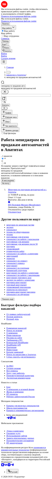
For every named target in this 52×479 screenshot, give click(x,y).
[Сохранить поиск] (3, 99)
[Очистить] (5, 92)
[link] (5, 47)
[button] (4, 53)
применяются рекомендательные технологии (23, 448)
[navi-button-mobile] (3, 62)
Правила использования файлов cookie (18, 21)
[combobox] (13, 85)
